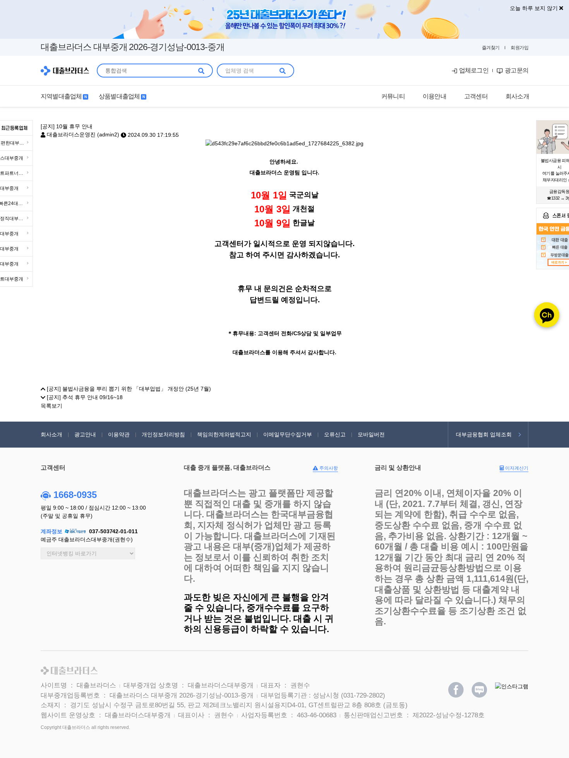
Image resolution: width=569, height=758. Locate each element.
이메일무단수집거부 (287, 434)
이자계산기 (516, 468)
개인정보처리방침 (163, 434)
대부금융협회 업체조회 (484, 434)
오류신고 (335, 434)
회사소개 (51, 434)
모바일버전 (371, 434)
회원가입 (519, 47)
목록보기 (51, 405)
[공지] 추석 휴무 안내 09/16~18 (84, 397)
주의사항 (328, 468)
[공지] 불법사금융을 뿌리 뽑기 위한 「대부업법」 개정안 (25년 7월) (128, 389)
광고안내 (85, 434)
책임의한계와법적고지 (224, 434)
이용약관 (119, 434)
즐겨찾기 (491, 47)
